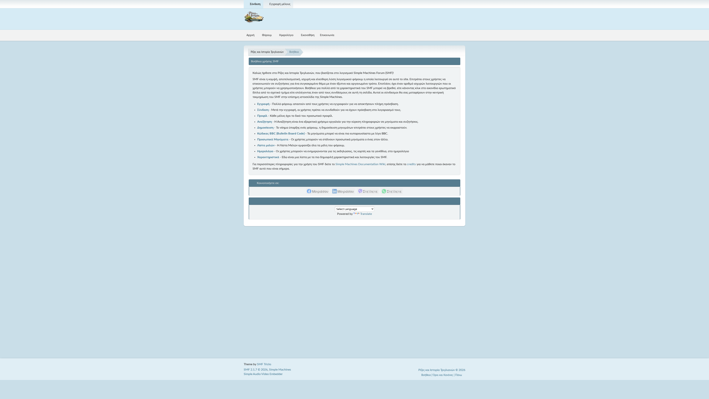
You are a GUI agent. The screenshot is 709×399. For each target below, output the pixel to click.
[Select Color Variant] (461, 4)
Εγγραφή (263, 104)
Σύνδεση (263, 109)
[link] (317, 191)
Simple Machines (280, 369)
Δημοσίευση (265, 127)
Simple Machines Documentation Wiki (360, 164)
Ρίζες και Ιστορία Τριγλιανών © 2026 (441, 370)
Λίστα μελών (266, 145)
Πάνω (459, 375)
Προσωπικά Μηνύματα (272, 139)
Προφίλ (262, 115)
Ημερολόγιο (265, 151)
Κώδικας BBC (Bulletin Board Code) (281, 133)
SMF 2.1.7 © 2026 (256, 369)
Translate (366, 213)
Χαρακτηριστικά (268, 157)
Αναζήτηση (264, 121)
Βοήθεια (426, 375)
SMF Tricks (264, 364)
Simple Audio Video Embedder (263, 374)
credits (411, 164)
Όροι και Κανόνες (443, 375)
